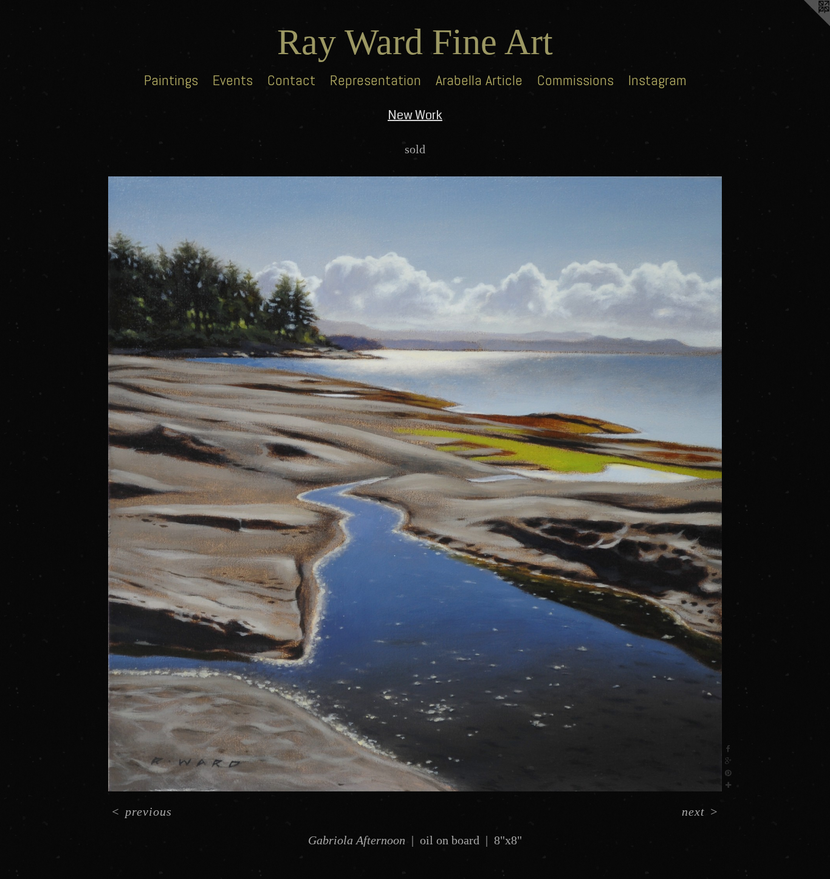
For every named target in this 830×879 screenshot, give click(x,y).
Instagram (657, 80)
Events (233, 80)
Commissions (575, 80)
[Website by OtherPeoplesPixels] (805, 24)
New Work (415, 115)
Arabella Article (479, 80)
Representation (375, 80)
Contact (291, 80)
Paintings (171, 80)
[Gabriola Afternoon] (415, 483)
